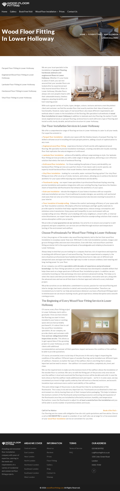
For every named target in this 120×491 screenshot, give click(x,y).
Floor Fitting (94, 34)
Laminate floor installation (53, 155)
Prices (62, 11)
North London (111, 34)
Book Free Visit (26, 11)
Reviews (50, 452)
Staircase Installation (51, 191)
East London (29, 452)
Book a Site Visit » (110, 410)
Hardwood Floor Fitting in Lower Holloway (19, 91)
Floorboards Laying (50, 182)
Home (4, 11)
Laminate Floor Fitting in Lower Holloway (18, 84)
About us (50, 448)
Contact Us (72, 11)
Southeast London (31, 469)
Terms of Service (75, 448)
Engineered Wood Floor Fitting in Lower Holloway (18, 76)
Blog (49, 469)
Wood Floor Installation (45, 11)
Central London (30, 448)
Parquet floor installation (53, 137)
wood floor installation (57, 419)
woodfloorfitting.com (55, 488)
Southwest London (31, 473)
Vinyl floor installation (51, 173)
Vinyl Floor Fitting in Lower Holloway (17, 97)
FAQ (71, 452)
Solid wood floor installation (54, 164)
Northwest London (31, 465)
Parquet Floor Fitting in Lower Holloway (18, 68)
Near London (29, 456)
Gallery (13, 11)
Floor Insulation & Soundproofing (56, 203)
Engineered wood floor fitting (54, 146)
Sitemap (50, 477)
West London (29, 477)
